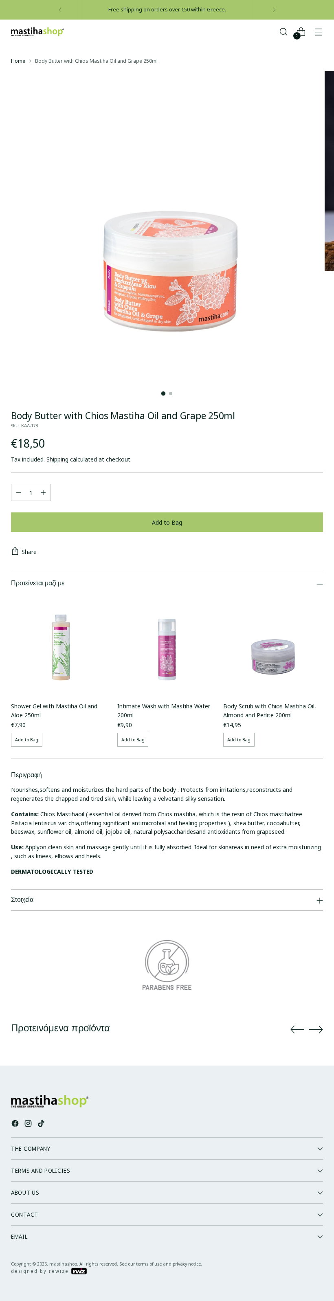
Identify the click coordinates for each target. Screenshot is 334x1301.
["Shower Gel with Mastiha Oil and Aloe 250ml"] (61, 645)
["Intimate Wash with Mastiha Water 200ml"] (167, 645)
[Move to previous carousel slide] (297, 1030)
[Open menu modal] (318, 31)
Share (29, 551)
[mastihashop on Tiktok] (42, 1124)
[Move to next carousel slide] (316, 1029)
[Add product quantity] (43, 492)
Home (18, 60)
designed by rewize (41, 1271)
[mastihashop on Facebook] (16, 1124)
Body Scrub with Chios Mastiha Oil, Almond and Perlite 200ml (269, 710)
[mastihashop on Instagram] (29, 1124)
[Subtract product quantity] (18, 492)
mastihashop (63, 1264)
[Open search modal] (283, 31)
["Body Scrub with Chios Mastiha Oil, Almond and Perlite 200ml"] (273, 645)
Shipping (57, 459)
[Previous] (60, 10)
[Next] (274, 10)
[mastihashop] (37, 31)
